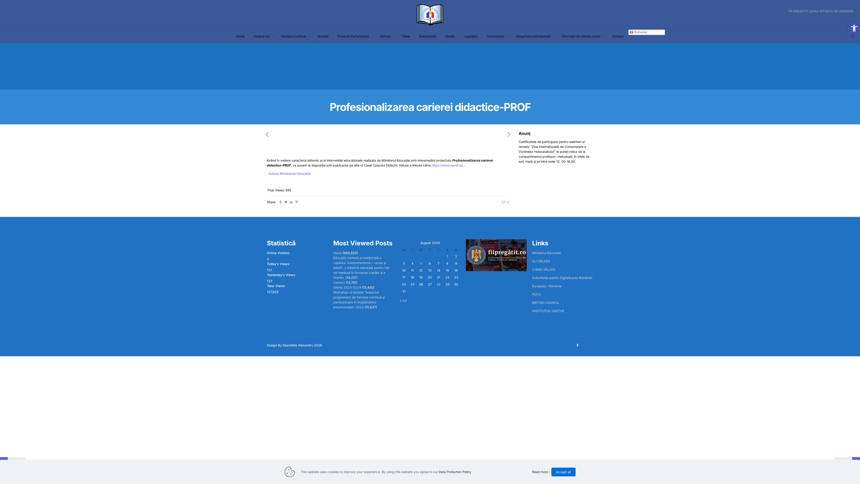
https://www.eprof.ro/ (447, 165)
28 (438, 284)
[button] (854, 28)
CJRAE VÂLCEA (543, 269)
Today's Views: (279, 264)
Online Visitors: (279, 253)
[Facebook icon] (577, 345)
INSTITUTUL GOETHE (548, 311)
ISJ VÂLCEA (541, 261)
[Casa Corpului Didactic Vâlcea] (430, 14)
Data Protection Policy (455, 472)
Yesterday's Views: (282, 275)
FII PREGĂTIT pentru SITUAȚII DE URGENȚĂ (821, 11)
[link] (273, 36)
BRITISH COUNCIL (545, 303)
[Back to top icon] (588, 345)
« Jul (403, 300)
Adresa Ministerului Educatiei (290, 173)
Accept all (563, 472)
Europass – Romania (546, 286)
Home (337, 253)
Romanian (640, 32)
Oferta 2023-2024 (347, 287)
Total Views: (276, 286)
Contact (339, 282)
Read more (540, 472)
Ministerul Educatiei (546, 253)
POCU (536, 294)
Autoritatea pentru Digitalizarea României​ (562, 278)
